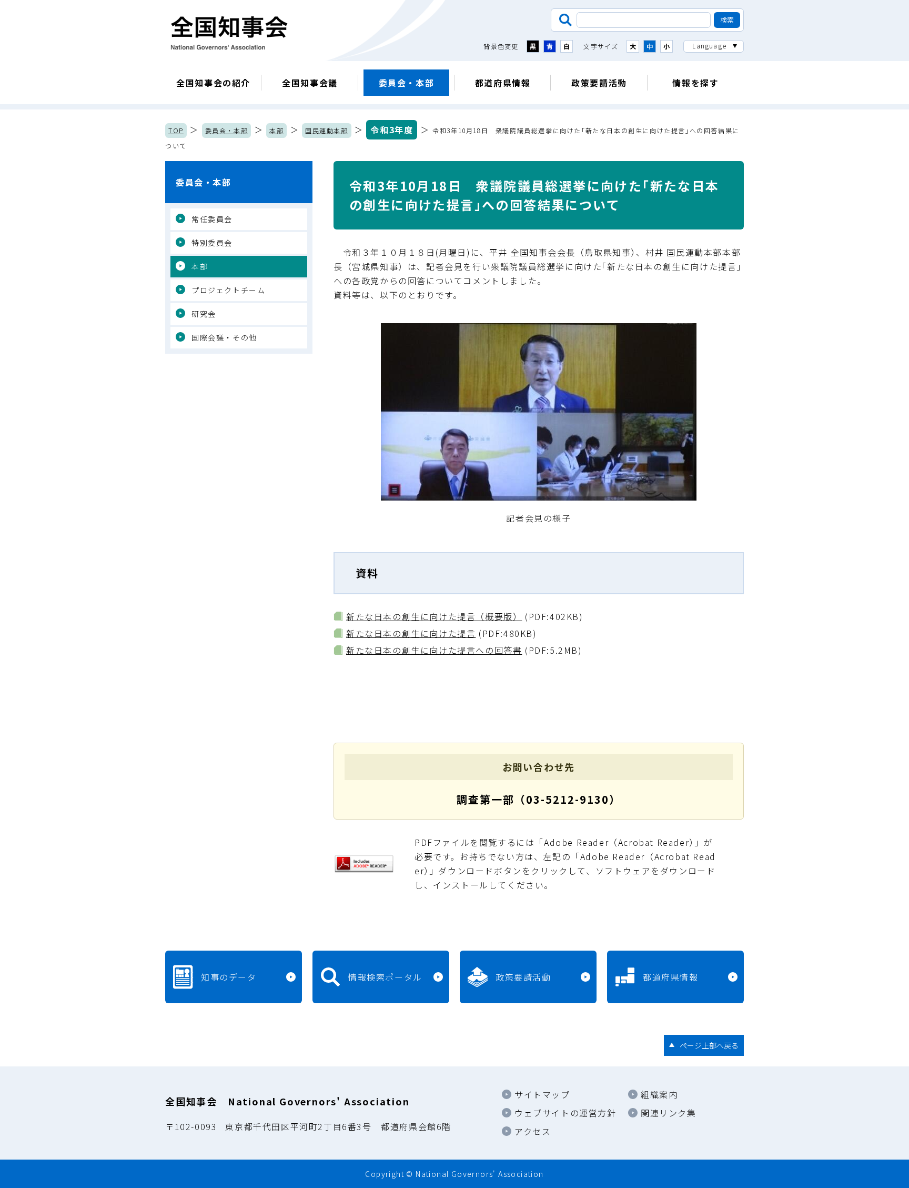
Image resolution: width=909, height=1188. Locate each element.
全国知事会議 (310, 82)
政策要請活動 (599, 82)
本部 (276, 130)
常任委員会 (212, 219)
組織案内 (659, 1094)
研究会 (203, 313)
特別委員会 (212, 242)
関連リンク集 (668, 1112)
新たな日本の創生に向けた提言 (411, 633)
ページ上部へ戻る (709, 1045)
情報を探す (695, 82)
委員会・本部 (407, 82)
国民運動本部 (326, 130)
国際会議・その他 (224, 337)
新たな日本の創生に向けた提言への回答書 (434, 650)
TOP (176, 130)
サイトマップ (542, 1094)
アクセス (532, 1131)
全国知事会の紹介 (213, 82)
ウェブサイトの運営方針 (565, 1112)
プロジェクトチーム (228, 290)
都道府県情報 (503, 82)
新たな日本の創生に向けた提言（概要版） (434, 616)
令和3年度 (391, 129)
